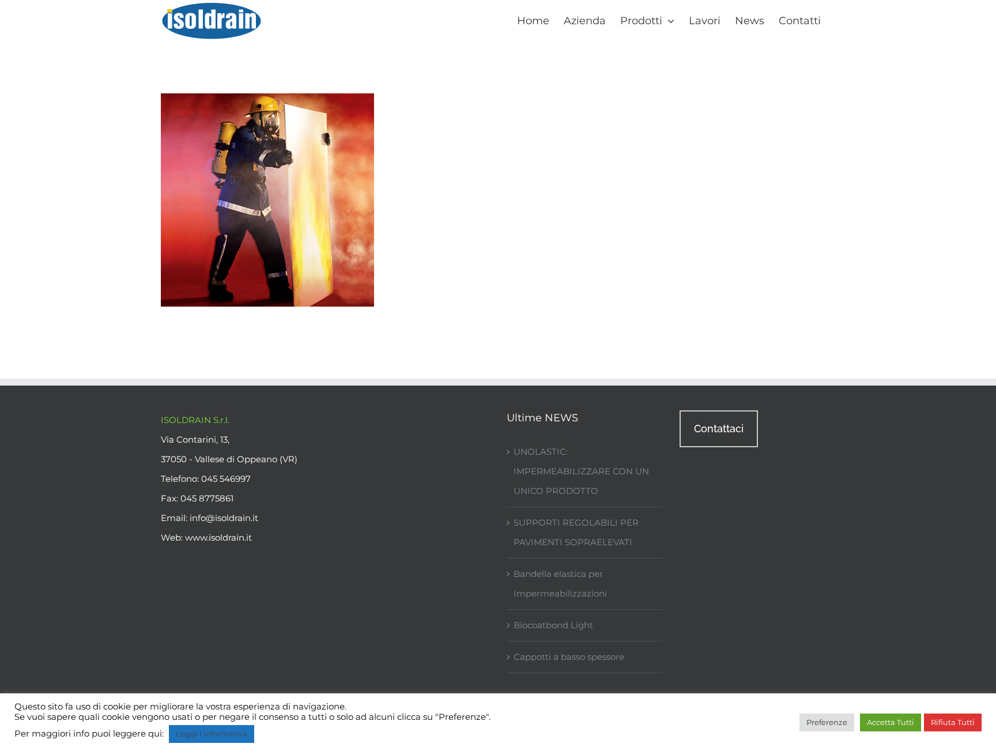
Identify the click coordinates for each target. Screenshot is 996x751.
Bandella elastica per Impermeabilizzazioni (560, 583)
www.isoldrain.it (218, 537)
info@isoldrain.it (224, 517)
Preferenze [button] (826, 722)
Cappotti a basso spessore (569, 656)
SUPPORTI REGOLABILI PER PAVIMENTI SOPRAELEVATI (576, 532)
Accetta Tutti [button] (890, 722)
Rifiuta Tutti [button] (953, 722)
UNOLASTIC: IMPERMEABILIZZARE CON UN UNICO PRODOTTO (581, 471)
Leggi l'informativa (211, 733)
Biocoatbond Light (553, 625)
